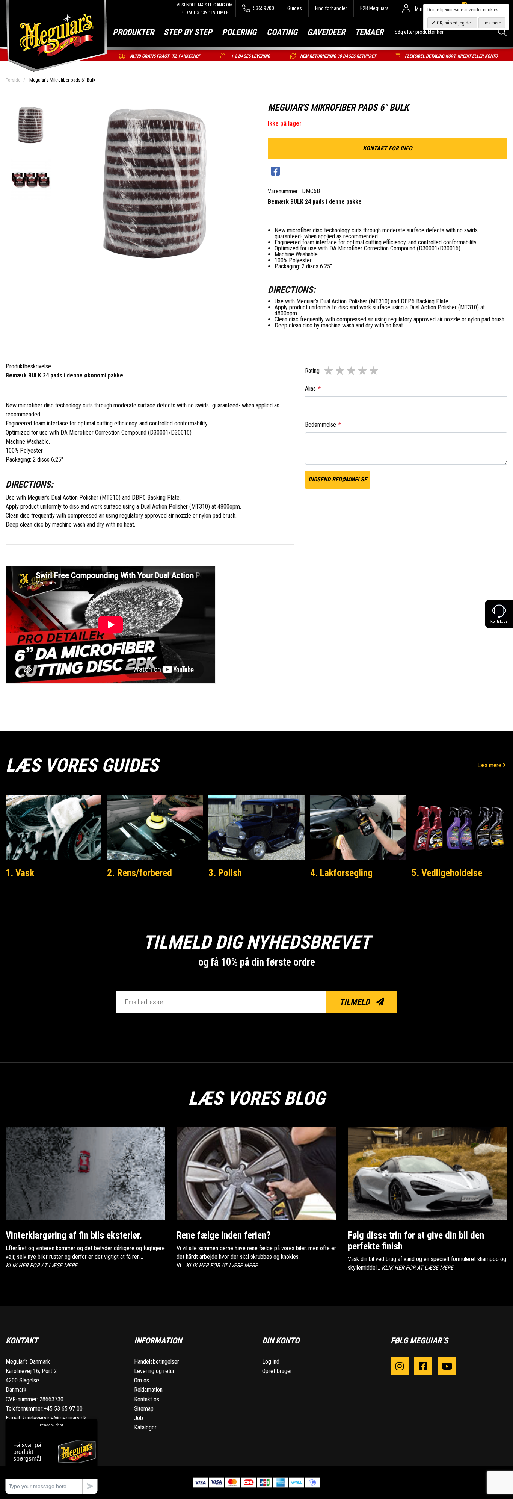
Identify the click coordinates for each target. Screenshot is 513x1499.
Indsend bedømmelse (337, 479)
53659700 (263, 8)
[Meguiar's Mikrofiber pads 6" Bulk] (30, 126)
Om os (141, 1380)
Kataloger (145, 1427)
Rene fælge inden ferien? (223, 1235)
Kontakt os (146, 1399)
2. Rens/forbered (139, 872)
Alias (312, 388)
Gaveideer (326, 32)
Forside (13, 80)
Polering (239, 32)
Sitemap (144, 1408)
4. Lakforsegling (341, 872)
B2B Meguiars (374, 8)
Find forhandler (331, 8)
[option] (31, 126)
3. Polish (225, 872)
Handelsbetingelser (156, 1361)
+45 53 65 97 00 (63, 1408)
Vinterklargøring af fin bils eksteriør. (74, 1235)
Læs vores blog (256, 1098)
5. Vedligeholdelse (447, 872)
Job (138, 1418)
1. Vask (20, 872)
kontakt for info (387, 148)
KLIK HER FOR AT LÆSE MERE (41, 1265)
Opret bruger (277, 1371)
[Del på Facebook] (275, 171)
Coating (282, 32)
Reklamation (148, 1389)
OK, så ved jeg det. (454, 23)
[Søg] (502, 32)
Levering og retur (154, 1371)
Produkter (133, 32)
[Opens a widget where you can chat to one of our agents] (51, 1456)
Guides (294, 8)
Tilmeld (355, 1002)
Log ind (270, 1361)
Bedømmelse (322, 424)
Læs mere (490, 765)
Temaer (369, 32)
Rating (312, 370)
